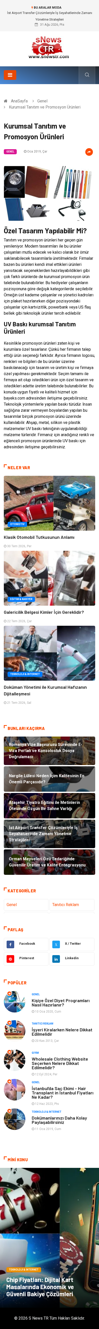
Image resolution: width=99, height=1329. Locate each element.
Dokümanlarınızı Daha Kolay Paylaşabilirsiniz (59, 1120)
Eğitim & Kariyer (21, 599)
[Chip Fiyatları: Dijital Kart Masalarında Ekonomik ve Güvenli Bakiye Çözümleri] (49, 1238)
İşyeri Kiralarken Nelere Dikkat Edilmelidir (62, 1032)
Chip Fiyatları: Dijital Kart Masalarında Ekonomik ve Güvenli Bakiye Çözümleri (40, 1286)
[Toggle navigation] (10, 75)
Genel (42, 101)
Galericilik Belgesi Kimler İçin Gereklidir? (44, 612)
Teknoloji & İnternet (25, 674)
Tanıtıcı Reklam (65, 904)
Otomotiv (17, 524)
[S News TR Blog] (49, 46)
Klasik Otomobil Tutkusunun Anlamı (39, 537)
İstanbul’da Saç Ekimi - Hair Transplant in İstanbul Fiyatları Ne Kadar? (62, 1093)
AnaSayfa (19, 101)
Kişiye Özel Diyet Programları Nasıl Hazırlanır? (61, 1002)
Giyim (35, 1052)
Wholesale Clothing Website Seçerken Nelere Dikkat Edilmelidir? (60, 1063)
